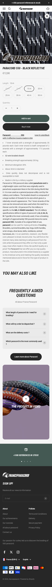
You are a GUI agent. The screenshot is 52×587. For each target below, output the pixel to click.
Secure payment (35, 523)
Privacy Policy (34, 528)
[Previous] (3, 2)
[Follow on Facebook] (4, 552)
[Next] (48, 2)
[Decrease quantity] (6, 108)
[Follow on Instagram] (18, 552)
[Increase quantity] (17, 108)
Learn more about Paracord (26, 357)
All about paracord (10, 528)
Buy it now (26, 127)
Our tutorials (8, 523)
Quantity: (6, 103)
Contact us (7, 532)
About (5, 514)
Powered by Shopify (27, 579)
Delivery (32, 518)
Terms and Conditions (38, 514)
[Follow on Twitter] (11, 552)
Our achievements (10, 518)
